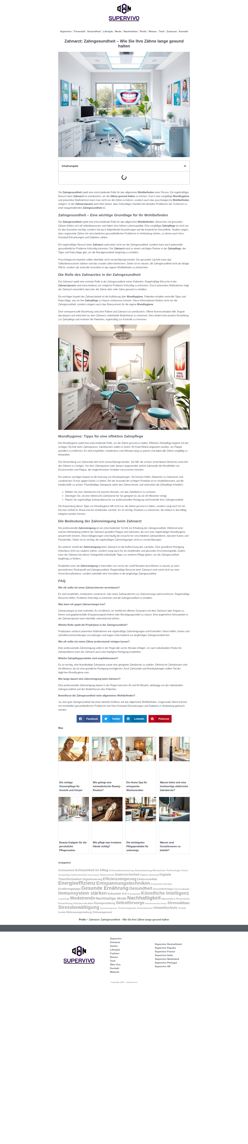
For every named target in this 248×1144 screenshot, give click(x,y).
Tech (161, 31)
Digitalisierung (92, 879)
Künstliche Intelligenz (165, 893)
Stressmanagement (108, 908)
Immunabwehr (181, 889)
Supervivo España (165, 947)
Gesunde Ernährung (105, 888)
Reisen (153, 31)
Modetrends (82, 898)
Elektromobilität (147, 879)
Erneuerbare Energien (161, 884)
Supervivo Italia (164, 955)
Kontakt (183, 31)
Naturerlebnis (168, 899)
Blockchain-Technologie (167, 870)
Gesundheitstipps (163, 888)
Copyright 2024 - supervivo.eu (124, 982)
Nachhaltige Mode (111, 898)
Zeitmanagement (102, 912)
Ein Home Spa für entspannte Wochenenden (136, 786)
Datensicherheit (127, 874)
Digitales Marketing (149, 875)
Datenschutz (107, 874)
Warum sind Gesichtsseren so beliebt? (170, 846)
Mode (118, 31)
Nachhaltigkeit (144, 898)
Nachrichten (131, 31)
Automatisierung (143, 870)
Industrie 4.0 (117, 893)
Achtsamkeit (66, 870)
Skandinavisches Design (156, 903)
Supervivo (66, 31)
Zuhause (172, 31)
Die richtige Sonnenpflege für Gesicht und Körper (70, 786)
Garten (114, 946)
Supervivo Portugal (166, 962)
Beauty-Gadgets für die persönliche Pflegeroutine (73, 846)
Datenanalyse (93, 875)
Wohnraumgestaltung (79, 912)
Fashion (114, 953)
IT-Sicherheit (133, 894)
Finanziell (79, 31)
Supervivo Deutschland (168, 944)
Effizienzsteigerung (119, 879)
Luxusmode (64, 899)
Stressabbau (178, 903)
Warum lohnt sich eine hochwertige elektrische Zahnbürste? (174, 786)
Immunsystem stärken (82, 893)
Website (114, 972)
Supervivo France (165, 951)
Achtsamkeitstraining (121, 870)
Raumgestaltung (104, 903)
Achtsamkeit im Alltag (91, 870)
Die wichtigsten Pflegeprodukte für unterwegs (137, 846)
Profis (143, 31)
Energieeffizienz (77, 883)
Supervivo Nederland (167, 959)
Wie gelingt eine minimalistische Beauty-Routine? (107, 786)
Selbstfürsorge (130, 903)
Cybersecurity (79, 874)
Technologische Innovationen (135, 908)
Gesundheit (94, 31)
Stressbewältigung (78, 907)
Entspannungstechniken (123, 883)
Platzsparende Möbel (83, 903)
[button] (185, 166)
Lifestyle (108, 31)
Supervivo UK (163, 966)
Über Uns (115, 964)
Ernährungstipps (69, 888)
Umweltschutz (165, 907)
